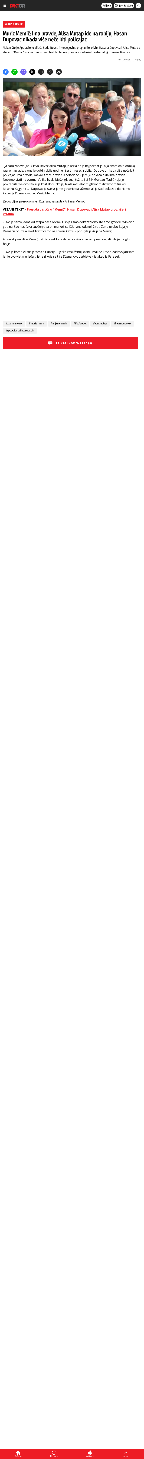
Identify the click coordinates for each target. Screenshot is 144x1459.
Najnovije (54, 1456)
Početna (18, 1456)
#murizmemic (36, 323)
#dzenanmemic (14, 323)
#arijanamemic (59, 323)
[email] (41, 72)
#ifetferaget (80, 323)
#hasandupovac (122, 323)
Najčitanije (90, 1456)
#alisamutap (100, 323)
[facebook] (6, 72)
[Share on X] (32, 72)
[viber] (23, 72)
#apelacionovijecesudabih (20, 330)
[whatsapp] (14, 72)
